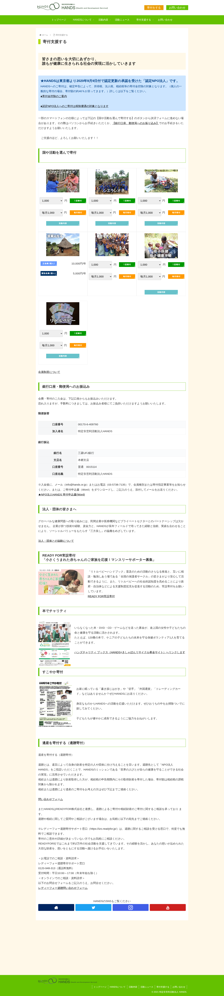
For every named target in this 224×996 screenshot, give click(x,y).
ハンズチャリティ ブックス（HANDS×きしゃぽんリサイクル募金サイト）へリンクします (129, 652)
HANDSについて (118, 987)
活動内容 (133, 987)
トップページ (100, 987)
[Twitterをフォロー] (93, 907)
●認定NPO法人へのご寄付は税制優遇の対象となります (74, 106)
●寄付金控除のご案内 (54, 96)
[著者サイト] (56, 907)
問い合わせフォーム (50, 799)
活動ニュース (146, 987)
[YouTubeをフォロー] (168, 907)
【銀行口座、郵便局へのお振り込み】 (135, 123)
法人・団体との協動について (56, 540)
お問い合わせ (177, 7)
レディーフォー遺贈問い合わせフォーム (63, 888)
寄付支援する (162, 987)
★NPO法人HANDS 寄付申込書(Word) (61, 494)
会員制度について (49, 372)
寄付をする (154, 7)
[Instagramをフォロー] (131, 907)
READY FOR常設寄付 (101, 596)
